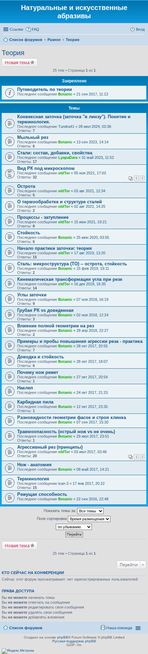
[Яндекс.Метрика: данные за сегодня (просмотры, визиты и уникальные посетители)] (18, 651)
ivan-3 (63, 483)
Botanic (65, 94)
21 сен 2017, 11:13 (92, 94)
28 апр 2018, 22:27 (92, 330)
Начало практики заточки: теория (54, 248)
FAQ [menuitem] (35, 29)
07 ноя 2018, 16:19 (92, 299)
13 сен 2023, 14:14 (92, 142)
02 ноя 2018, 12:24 (92, 315)
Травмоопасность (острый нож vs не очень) (66, 431)
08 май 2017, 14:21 (92, 469)
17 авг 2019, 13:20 (89, 253)
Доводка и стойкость (40, 356)
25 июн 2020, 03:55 (92, 237)
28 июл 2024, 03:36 (94, 126)
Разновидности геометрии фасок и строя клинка (71, 417)
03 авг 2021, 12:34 (89, 191)
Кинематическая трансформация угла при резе (69, 279)
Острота (26, 186)
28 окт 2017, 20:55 (92, 346)
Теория (13, 53)
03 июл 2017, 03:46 (90, 452)
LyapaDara (67, 157)
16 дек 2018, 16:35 (90, 284)
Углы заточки (31, 294)
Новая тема (17, 62)
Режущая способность (42, 494)
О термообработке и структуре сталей (59, 201)
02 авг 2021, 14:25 (89, 206)
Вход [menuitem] (140, 29)
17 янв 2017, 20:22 (89, 483)
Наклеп (25, 387)
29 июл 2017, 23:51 (92, 436)
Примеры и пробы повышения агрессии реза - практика (79, 341)
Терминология (33, 478)
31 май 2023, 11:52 (98, 157)
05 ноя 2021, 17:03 (90, 173)
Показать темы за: (60, 511)
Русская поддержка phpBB (74, 641)
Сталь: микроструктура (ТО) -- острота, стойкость (72, 263)
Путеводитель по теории (44, 89)
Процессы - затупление (42, 217)
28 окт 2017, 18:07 (92, 361)
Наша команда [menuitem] (119, 628)
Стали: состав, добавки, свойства (54, 152)
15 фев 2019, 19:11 (92, 268)
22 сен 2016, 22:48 (92, 499)
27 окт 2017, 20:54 (92, 377)
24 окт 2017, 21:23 (92, 392)
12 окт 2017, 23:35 (92, 407)
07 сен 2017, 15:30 (92, 422)
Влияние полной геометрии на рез (55, 325)
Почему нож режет (37, 372)
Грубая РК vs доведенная (45, 310)
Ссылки (16, 29)
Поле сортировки (52, 519)
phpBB (62, 637)
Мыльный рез (32, 137)
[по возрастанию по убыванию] (74, 527)
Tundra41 (66, 126)
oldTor (64, 173)
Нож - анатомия (34, 464)
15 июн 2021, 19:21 (90, 222)
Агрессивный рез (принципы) (50, 447)
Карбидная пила (35, 402)
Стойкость (28, 232)
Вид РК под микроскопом (46, 168)
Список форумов (25, 628)
